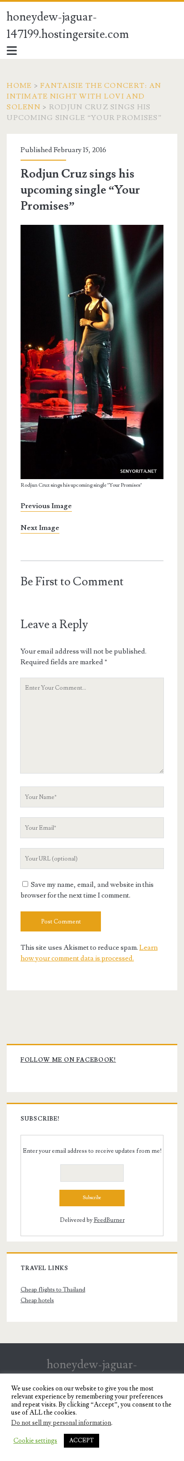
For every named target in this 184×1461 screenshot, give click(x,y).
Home (19, 85)
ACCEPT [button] (81, 1440)
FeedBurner (109, 1220)
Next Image (40, 527)
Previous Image (46, 505)
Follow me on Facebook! (68, 1060)
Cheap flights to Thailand (53, 1289)
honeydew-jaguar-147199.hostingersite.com (68, 25)
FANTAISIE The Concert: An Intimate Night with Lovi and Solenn (84, 96)
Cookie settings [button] (35, 1441)
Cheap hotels (37, 1300)
